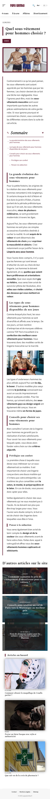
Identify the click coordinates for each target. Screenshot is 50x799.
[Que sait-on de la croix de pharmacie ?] (25, 756)
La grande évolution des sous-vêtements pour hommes (24, 141)
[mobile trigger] (4, 5)
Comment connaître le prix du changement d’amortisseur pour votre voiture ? (25, 579)
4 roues (25, 574)
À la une (8, 690)
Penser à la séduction (19, 165)
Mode (6, 41)
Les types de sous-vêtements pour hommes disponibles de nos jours (25, 148)
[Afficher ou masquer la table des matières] (36, 132)
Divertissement (25, 602)
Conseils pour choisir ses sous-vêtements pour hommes (24, 154)
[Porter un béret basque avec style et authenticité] (25, 715)
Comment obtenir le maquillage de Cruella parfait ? (23, 694)
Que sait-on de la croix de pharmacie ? (22, 775)
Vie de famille (25, 632)
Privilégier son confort (19, 160)
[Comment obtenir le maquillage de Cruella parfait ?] (25, 674)
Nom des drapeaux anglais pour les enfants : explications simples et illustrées (25, 635)
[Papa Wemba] (17, 5)
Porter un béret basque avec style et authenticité (20, 735)
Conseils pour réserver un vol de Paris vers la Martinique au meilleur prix (25, 607)
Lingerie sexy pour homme (20, 251)
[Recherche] (34, 5)
